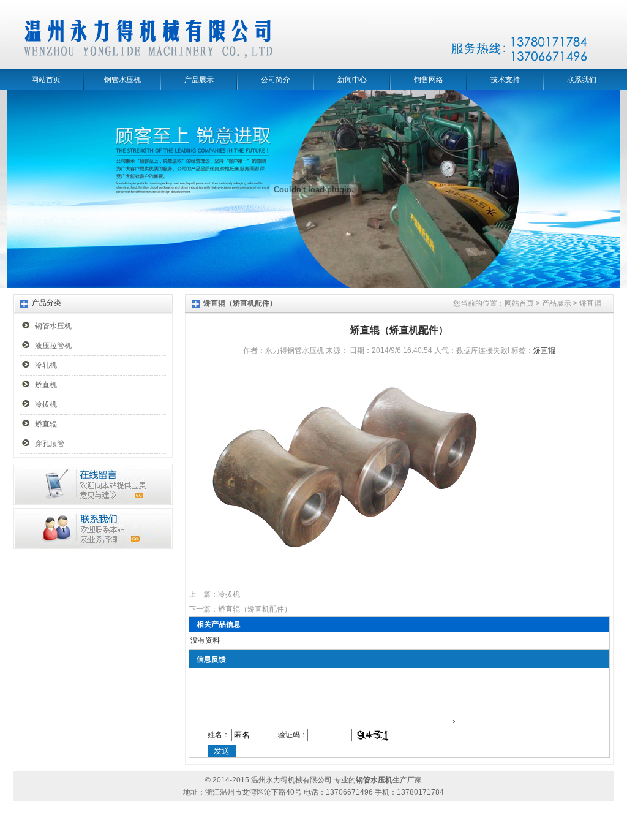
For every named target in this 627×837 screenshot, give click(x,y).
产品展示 (199, 79)
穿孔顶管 (49, 443)
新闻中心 (352, 79)
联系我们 (581, 79)
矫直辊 (46, 424)
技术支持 (505, 79)
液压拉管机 (53, 345)
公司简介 (275, 79)
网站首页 (46, 79)
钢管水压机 (122, 79)
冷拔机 (46, 404)
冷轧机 (46, 365)
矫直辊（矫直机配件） (254, 609)
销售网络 (428, 79)
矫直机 (46, 385)
